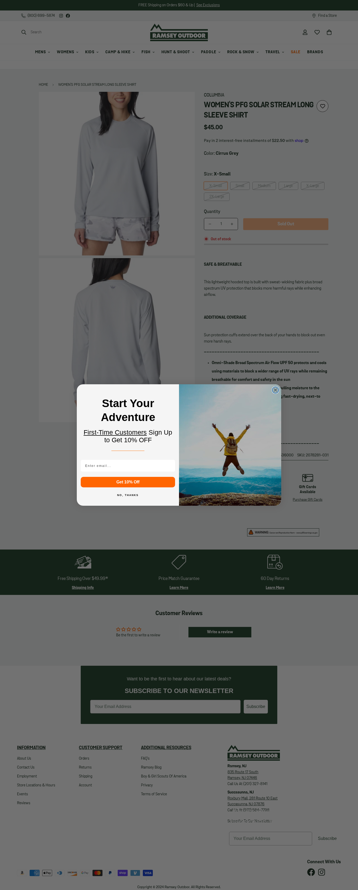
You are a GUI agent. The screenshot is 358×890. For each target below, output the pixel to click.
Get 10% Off (127, 482)
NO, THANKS (128, 495)
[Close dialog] (275, 390)
